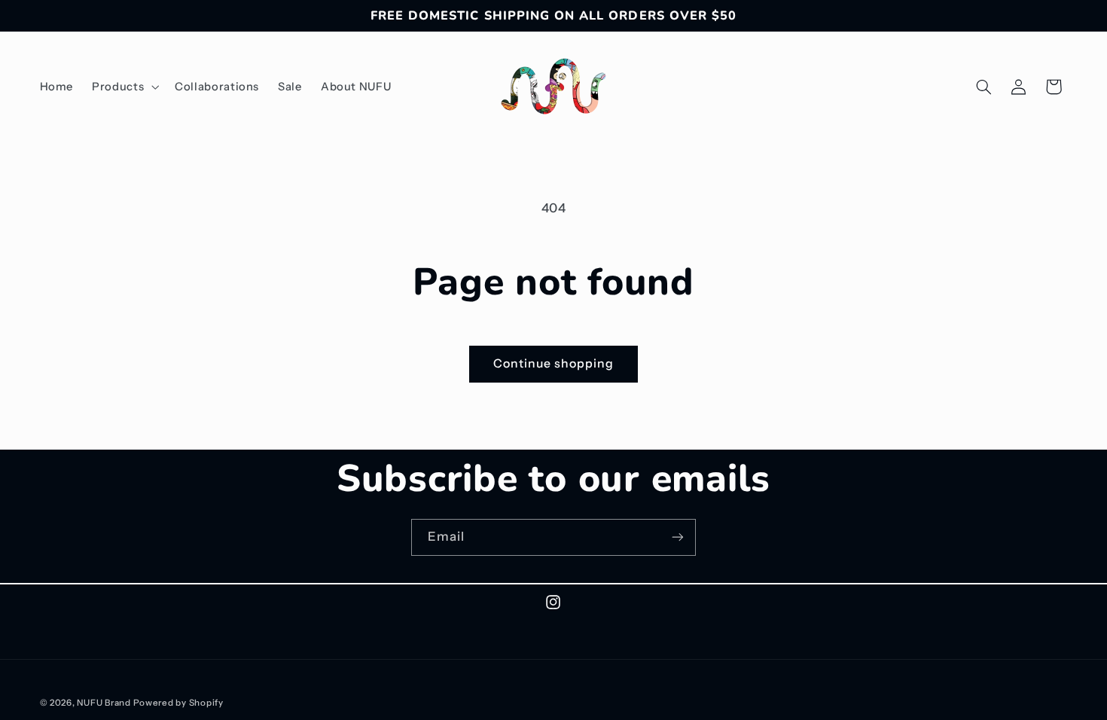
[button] (124, 86)
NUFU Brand (103, 702)
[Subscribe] (677, 537)
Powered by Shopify (178, 702)
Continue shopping (553, 363)
